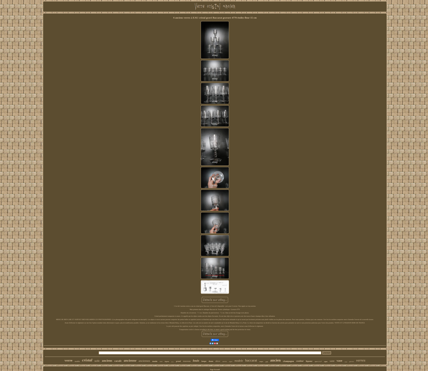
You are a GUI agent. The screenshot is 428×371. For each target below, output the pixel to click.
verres (360, 360)
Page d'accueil (215, 369)
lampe (203, 361)
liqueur (309, 361)
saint (332, 361)
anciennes (144, 360)
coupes (261, 361)
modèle (77, 361)
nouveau (187, 361)
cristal (87, 360)
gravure (351, 361)
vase (339, 360)
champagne (288, 361)
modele (239, 360)
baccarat (251, 360)
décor (217, 361)
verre (68, 360)
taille (97, 361)
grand (178, 361)
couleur (300, 361)
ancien (275, 360)
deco (172, 361)
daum (211, 361)
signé (230, 361)
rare (161, 361)
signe (325, 361)
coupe (346, 361)
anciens (107, 360)
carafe (118, 360)
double (154, 361)
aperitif (318, 361)
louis (196, 360)
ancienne (130, 360)
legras (167, 361)
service (224, 361)
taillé (266, 361)
